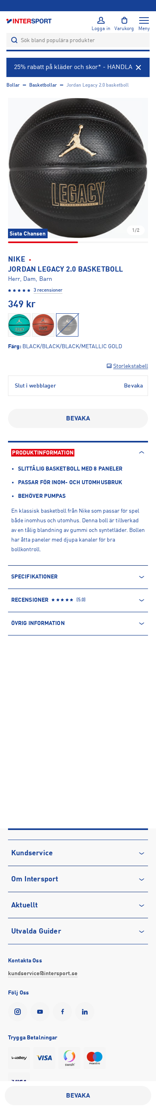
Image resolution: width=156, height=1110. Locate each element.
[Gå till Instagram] (19, 1011)
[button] (78, 168)
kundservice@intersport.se (43, 973)
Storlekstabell (130, 366)
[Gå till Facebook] (64, 1011)
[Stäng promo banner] (138, 67)
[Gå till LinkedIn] (86, 1011)
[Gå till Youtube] (41, 1011)
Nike (16, 259)
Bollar (13, 85)
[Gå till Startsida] (29, 20)
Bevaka (78, 418)
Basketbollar (43, 85)
